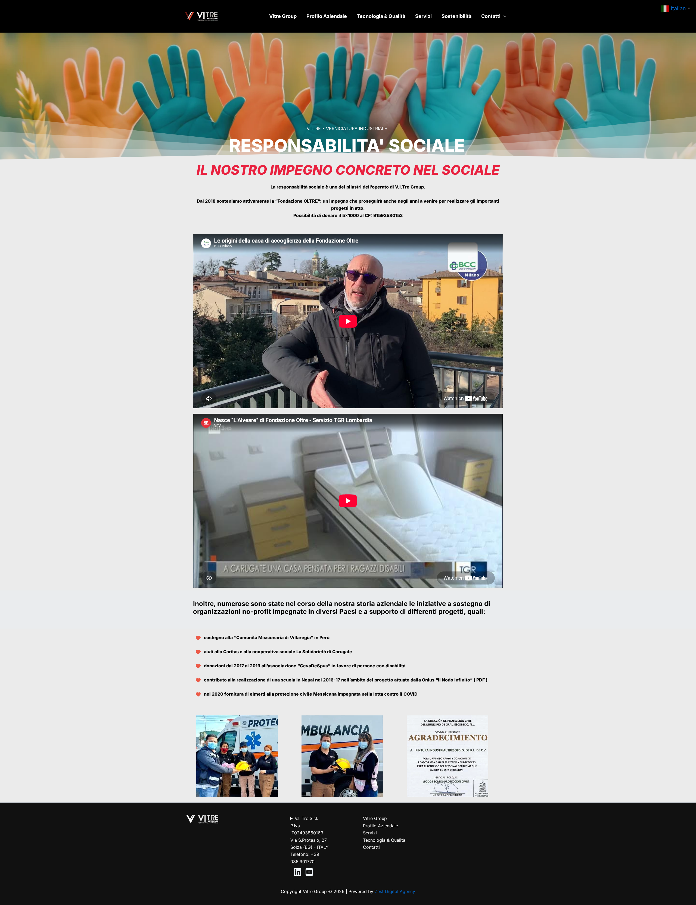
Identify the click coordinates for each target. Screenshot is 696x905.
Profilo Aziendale (326, 16)
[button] (503, 16)
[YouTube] (309, 872)
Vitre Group (283, 16)
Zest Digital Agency (395, 891)
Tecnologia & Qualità (381, 16)
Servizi (423, 16)
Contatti (491, 16)
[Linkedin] (297, 872)
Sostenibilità (456, 16)
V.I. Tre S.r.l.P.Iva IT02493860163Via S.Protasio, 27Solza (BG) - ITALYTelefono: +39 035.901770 (309, 840)
